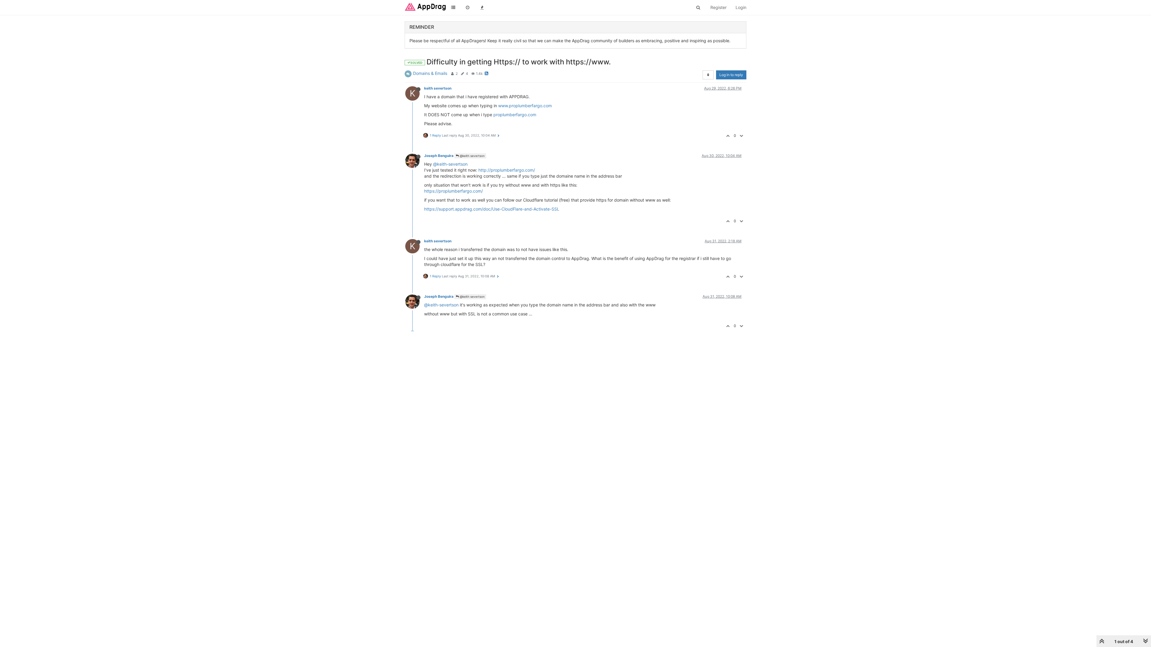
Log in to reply (731, 74)
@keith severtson (472, 156)
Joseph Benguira (439, 155)
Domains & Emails (430, 73)
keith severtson (437, 88)
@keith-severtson (450, 164)
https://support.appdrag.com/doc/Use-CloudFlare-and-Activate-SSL (491, 208)
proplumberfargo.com (514, 114)
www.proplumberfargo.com (525, 105)
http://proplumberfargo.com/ (506, 170)
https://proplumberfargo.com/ (453, 191)
